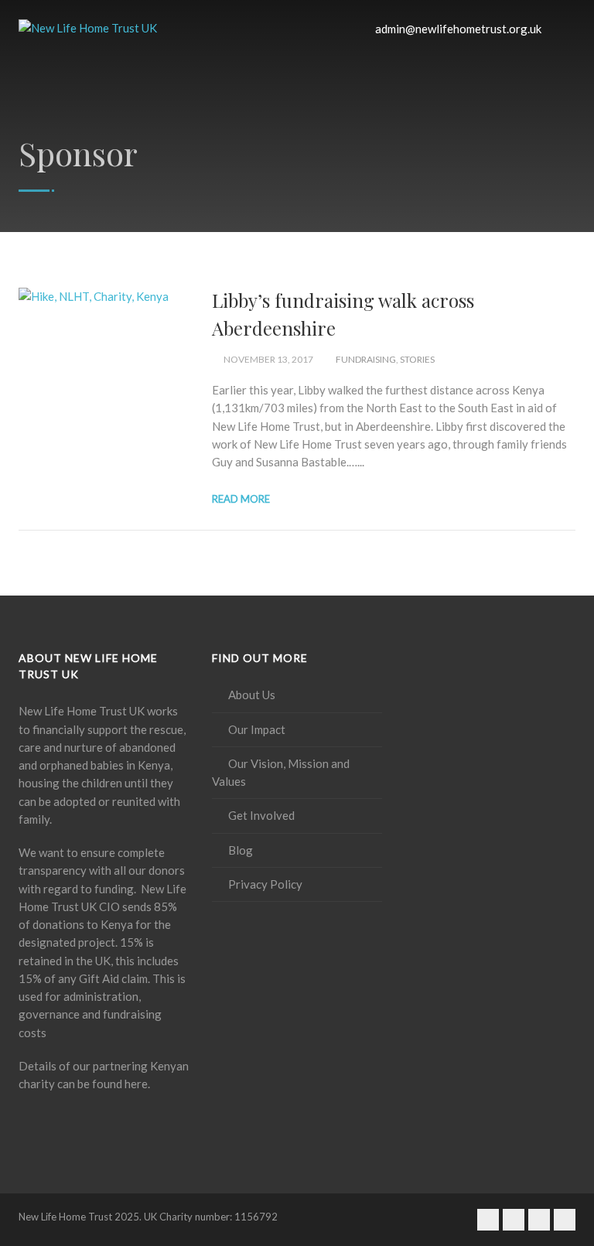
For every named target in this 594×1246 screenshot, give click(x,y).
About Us (251, 695)
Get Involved (261, 815)
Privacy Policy (265, 884)
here (136, 1084)
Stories (417, 359)
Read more (241, 499)
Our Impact (256, 729)
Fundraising (366, 359)
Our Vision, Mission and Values (281, 772)
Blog (240, 850)
